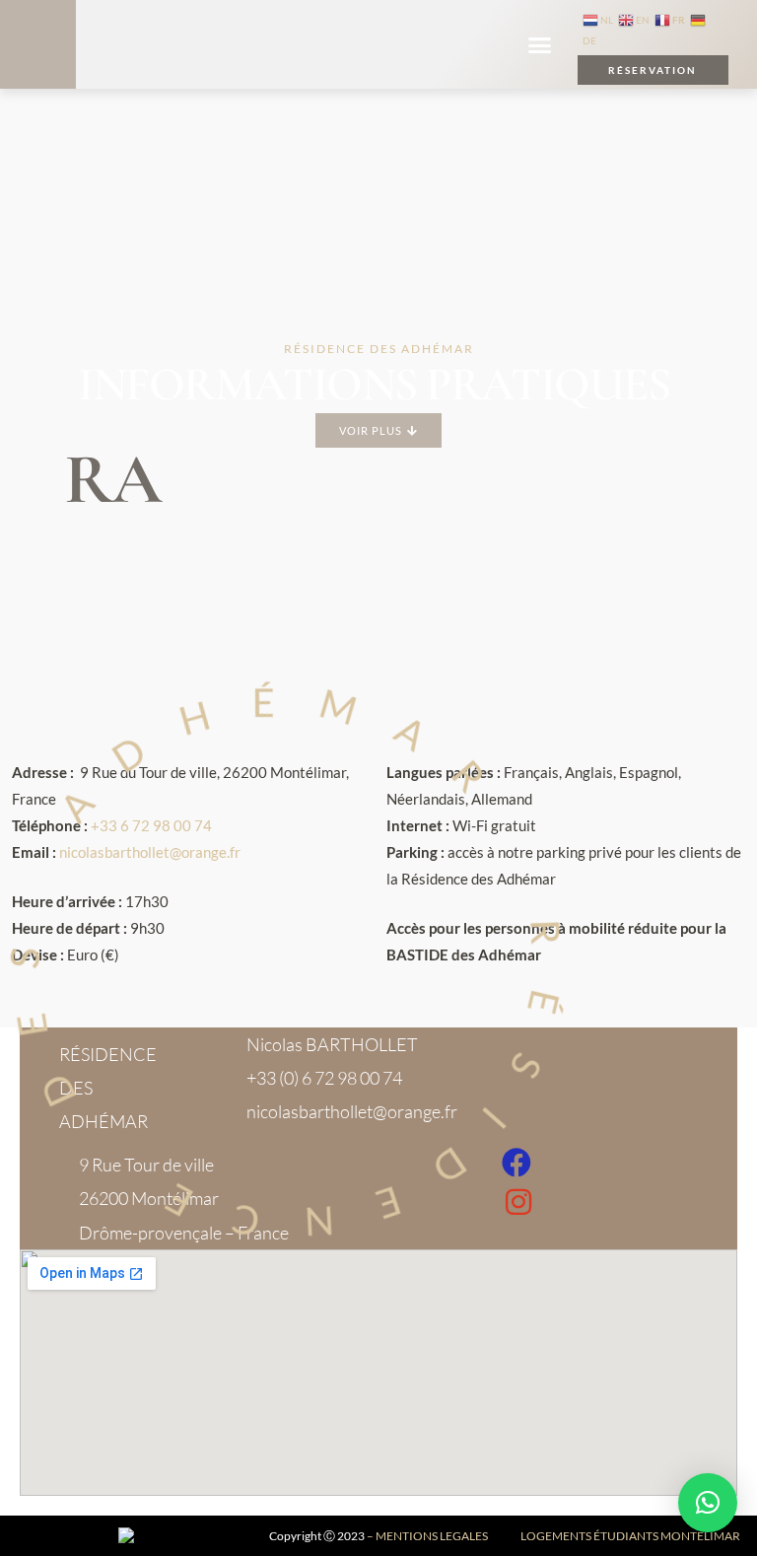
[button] (540, 44)
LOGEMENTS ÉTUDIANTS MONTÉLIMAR (630, 1535)
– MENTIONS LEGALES (427, 1535)
